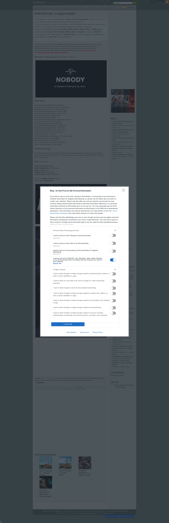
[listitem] (84, 230)
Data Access (84, 332)
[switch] (113, 235)
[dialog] (84, 261)
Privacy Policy (98, 332)
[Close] (124, 191)
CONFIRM (68, 324)
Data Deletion (71, 332)
